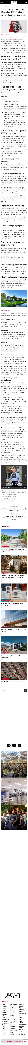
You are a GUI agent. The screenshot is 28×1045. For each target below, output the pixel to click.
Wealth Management (22, 1034)
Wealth (20, 1031)
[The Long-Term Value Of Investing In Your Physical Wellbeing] (14, 974)
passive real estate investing (9, 496)
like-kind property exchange (9, 494)
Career (3, 1010)
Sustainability (22, 1013)
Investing (12, 1019)
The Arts (21, 1017)
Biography (4, 1006)
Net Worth (12, 1028)
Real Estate (7, 6)
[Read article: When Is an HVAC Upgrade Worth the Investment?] (14, 593)
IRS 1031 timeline (21, 492)
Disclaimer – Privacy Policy (19, 1041)
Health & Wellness (12, 1008)
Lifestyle (12, 1022)
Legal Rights (13, 1021)
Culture (3, 1017)
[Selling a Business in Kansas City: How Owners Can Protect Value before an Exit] (14, 895)
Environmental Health (5, 1024)
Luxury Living (13, 1024)
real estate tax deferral (7, 500)
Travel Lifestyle (21, 1022)
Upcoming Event (21, 1027)
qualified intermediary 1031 (8, 498)
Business (4, 626)
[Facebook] (9, 745)
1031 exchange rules (9, 490)
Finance (4, 1035)
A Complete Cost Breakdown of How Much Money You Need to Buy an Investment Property (13, 577)
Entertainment (5, 1019)
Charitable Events (4, 1015)
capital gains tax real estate (9, 492)
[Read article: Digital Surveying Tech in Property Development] (14, 645)
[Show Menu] (2, 2)
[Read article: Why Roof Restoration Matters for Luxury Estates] (14, 671)
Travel (20, 1019)
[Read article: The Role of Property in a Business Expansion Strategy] (14, 619)
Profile (12, 1034)
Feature (4, 1034)
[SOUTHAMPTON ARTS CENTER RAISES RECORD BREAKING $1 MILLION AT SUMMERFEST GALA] (14, 764)
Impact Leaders (12, 1014)
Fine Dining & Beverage (13, 1005)
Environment (5, 1021)
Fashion (4, 1032)
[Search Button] (26, 2)
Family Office (5, 1030)
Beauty (3, 1004)
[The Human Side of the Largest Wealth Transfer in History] (14, 843)
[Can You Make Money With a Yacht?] (14, 922)
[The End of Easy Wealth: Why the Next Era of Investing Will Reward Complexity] (14, 948)
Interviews (12, 1017)
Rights (20, 1011)
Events (3, 1026)
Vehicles (21, 1029)
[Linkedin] (19, 745)
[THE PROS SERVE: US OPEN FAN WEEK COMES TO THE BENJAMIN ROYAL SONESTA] (14, 817)
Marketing (12, 1026)
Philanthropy (13, 1030)
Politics (12, 1032)
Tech (20, 1015)
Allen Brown (5, 18)
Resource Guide (21, 1007)
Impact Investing (12, 1011)
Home (2, 6)
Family (3, 1028)
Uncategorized (22, 1024)
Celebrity (4, 1012)
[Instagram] (14, 745)
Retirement (21, 1009)
